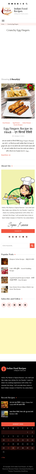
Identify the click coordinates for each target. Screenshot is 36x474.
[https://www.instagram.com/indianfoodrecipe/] (9, 305)
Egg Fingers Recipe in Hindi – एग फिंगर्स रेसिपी (18, 130)
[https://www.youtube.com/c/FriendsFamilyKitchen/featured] (19, 305)
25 (8, 448)
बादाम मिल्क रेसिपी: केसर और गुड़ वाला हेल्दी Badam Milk (21, 413)
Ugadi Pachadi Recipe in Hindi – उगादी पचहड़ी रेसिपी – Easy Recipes (22, 279)
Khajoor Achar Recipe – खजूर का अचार (22, 259)
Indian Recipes (27, 123)
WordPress (24, 471)
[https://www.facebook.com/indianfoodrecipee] (3, 305)
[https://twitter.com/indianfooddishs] (14, 305)
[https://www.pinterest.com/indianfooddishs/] (25, 305)
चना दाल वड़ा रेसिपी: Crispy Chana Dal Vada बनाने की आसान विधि (21, 403)
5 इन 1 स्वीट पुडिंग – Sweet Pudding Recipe (20, 270)
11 (8, 440)
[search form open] (26, 4)
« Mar (3, 457)
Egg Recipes (16, 123)
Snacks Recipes (18, 125)
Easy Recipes (6, 123)
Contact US (18, 231)
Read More (4, 155)
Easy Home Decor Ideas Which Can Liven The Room (21, 288)
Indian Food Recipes (20, 10)
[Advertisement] (18, 59)
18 (8, 444)
